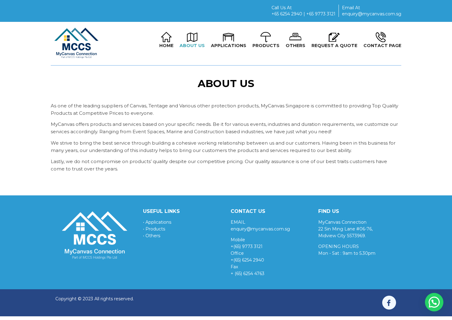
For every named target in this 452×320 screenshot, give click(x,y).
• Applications (157, 222)
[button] (434, 302)
